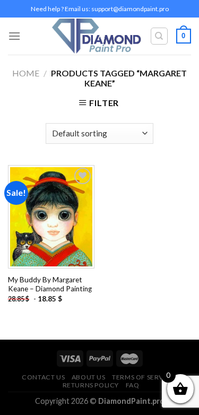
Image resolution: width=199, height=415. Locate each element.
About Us (89, 377)
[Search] (159, 36)
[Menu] (14, 36)
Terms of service (143, 377)
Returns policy (91, 385)
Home (25, 73)
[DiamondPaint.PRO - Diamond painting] (97, 36)
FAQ (133, 385)
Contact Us (43, 377)
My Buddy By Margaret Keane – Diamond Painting (50, 284)
